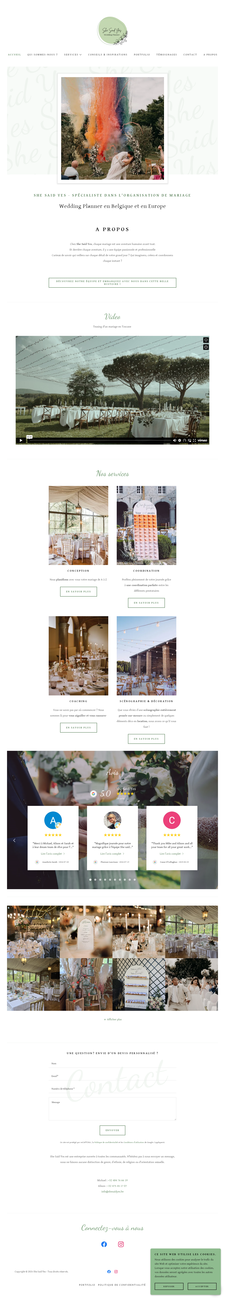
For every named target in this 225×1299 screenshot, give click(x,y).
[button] (72, 55)
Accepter (202, 1286)
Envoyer (113, 1130)
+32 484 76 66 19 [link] (118, 1180)
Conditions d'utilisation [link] (134, 1142)
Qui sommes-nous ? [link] (42, 54)
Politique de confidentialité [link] (106, 1142)
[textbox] (112, 1063)
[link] (112, 31)
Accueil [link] (14, 54)
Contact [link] (190, 54)
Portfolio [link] (142, 54)
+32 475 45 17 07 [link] (117, 1186)
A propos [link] (211, 54)
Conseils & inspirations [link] (108, 54)
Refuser (169, 1286)
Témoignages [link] (166, 54)
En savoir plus (78, 591)
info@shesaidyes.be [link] (112, 1191)
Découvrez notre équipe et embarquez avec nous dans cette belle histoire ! (112, 283)
